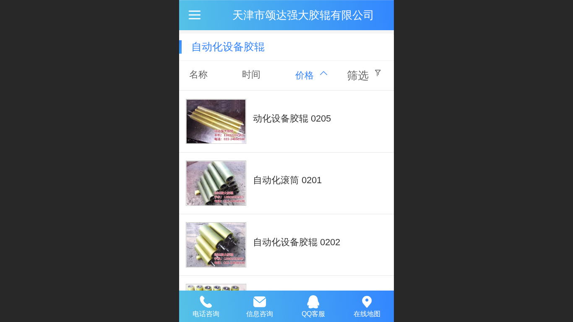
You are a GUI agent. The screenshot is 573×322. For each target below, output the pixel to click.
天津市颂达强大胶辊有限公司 (303, 15)
